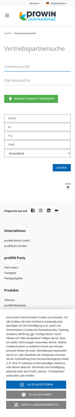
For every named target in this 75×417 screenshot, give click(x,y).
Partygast (10, 272)
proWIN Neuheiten (15, 305)
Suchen (62, 167)
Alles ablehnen (36, 394)
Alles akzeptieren (36, 384)
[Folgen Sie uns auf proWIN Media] (57, 210)
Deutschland (57, 3)
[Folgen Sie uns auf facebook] (33, 210)
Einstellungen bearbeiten (36, 405)
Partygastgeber (13, 278)
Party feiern (11, 267)
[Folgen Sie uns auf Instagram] (41, 210)
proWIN (7, 33)
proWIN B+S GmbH (15, 246)
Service (33, 3)
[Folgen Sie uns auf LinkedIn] (49, 210)
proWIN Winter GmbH (17, 240)
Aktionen (9, 300)
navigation (7, 15)
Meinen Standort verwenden (31, 99)
